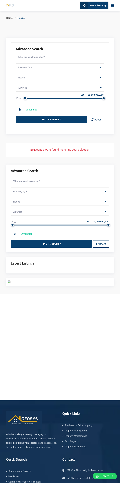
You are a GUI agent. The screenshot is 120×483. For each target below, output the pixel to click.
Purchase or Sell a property (78, 425)
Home (9, 18)
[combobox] (60, 67)
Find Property (51, 119)
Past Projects (72, 441)
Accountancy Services (19, 471)
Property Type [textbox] (25, 67)
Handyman (13, 476)
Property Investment (75, 446)
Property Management (76, 430)
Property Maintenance (76, 436)
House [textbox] (21, 77)
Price (18, 98)
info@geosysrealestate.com (81, 478)
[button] (105, 476)
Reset (97, 119)
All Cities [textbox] (22, 87)
